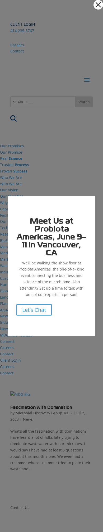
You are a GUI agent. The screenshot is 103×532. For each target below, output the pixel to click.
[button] (98, 5)
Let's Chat (34, 309)
